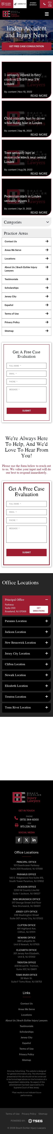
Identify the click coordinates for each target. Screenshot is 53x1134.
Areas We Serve (13, 250)
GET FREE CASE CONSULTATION (26, 46)
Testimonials (11, 279)
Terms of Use (12, 314)
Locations (10, 259)
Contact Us (11, 241)
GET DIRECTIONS (39, 609)
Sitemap (9, 331)
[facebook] (19, 840)
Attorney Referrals (33, 4)
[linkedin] (34, 840)
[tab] (26, 605)
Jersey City (10, 296)
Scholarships (12, 288)
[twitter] (26, 840)
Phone (13, 382)
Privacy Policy (12, 322)
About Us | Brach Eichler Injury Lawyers (21, 269)
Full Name (15, 366)
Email (12, 374)
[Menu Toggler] (47, 14)
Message (14, 389)
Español (9, 305)
